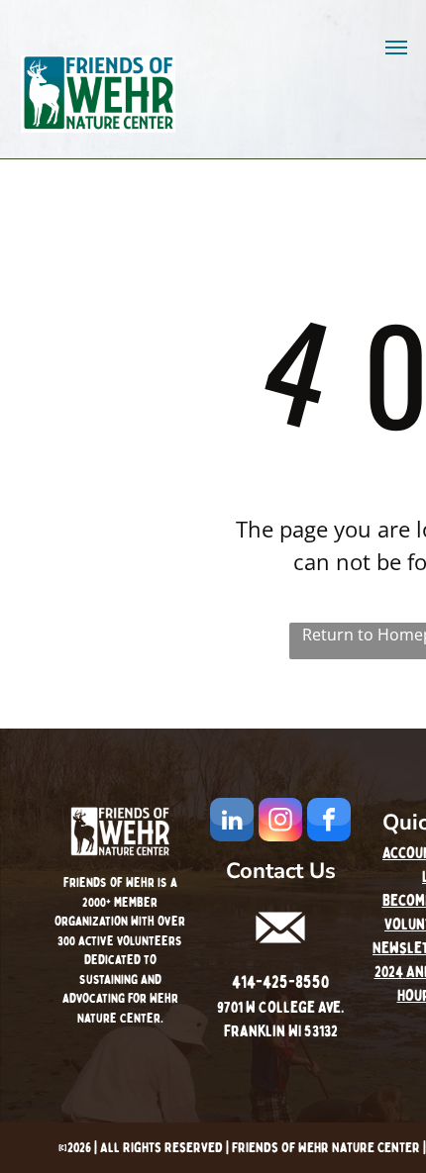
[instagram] (280, 822)
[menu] (396, 47)
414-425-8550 (280, 982)
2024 (388, 972)
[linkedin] (232, 822)
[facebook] (329, 822)
